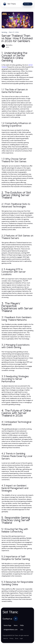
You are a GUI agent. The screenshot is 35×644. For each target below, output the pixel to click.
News (16, 625)
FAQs (22, 625)
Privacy (11, 638)
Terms (16, 638)
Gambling (4, 32)
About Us (5, 638)
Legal (21, 638)
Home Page (7, 625)
